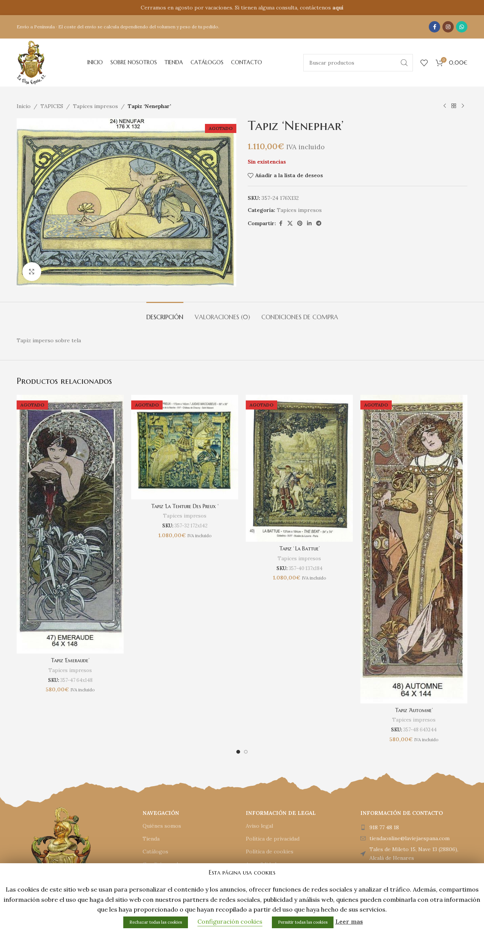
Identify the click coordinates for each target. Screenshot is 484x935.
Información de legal (281, 813)
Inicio (24, 106)
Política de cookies (269, 851)
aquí (337, 7)
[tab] (164, 313)
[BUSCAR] (404, 62)
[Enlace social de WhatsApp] (461, 26)
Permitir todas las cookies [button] (302, 922)
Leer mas (349, 921)
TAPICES (51, 106)
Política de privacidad (272, 838)
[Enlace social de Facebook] (434, 26)
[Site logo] (31, 62)
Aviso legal (259, 825)
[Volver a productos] (453, 106)
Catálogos (155, 851)
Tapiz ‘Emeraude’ (70, 660)
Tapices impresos (95, 106)
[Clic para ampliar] (31, 271)
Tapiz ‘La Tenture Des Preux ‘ (184, 506)
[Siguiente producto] (462, 106)
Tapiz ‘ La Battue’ (299, 548)
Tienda (151, 838)
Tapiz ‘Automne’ (414, 710)
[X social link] (290, 223)
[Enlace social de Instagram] (448, 26)
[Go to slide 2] (246, 752)
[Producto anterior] (444, 106)
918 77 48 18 (384, 827)
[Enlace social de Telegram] (319, 223)
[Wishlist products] (424, 62)
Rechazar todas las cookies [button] (155, 922)
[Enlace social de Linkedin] (309, 223)
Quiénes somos (162, 825)
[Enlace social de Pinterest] (300, 223)
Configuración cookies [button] (229, 921)
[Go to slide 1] (238, 752)
